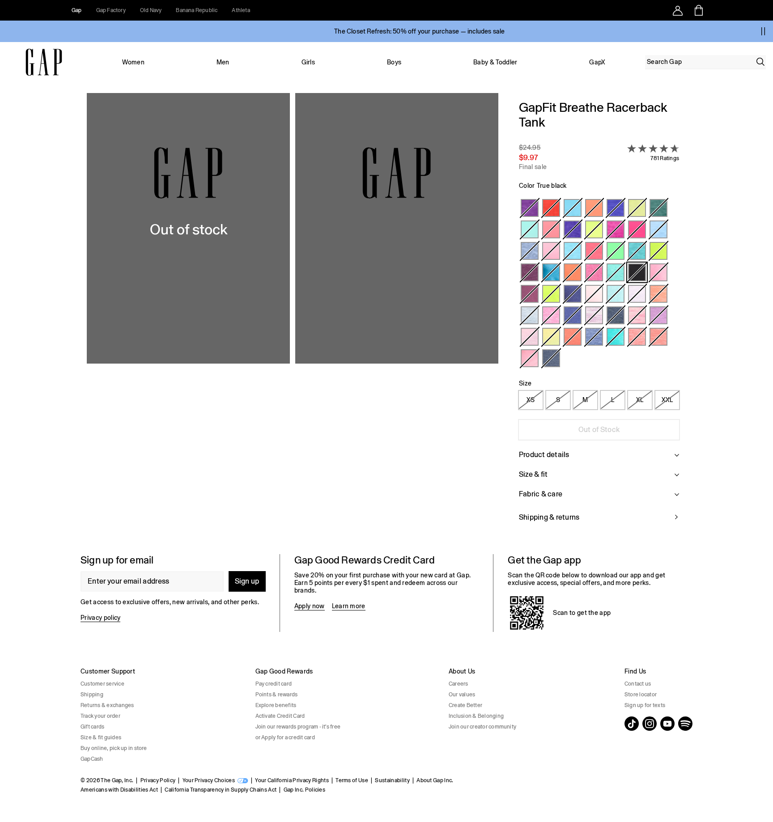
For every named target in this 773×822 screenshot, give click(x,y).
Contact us (637, 684)
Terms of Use (352, 780)
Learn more (348, 606)
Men (223, 62)
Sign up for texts (644, 705)
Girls (308, 62)
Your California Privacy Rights (292, 780)
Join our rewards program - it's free (298, 727)
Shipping (92, 694)
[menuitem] (133, 62)
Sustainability (392, 780)
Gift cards (92, 727)
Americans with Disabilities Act (119, 790)
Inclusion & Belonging (476, 716)
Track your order (100, 716)
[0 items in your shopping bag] (698, 10)
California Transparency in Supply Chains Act (220, 790)
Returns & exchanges (107, 705)
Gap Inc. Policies (304, 790)
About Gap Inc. (434, 780)
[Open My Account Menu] (677, 10)
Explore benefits (276, 705)
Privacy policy (100, 617)
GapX (597, 62)
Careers (458, 684)
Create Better (465, 705)
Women (133, 62)
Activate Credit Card (280, 716)
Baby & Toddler (495, 62)
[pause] (763, 31)
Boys (394, 62)
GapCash (92, 759)
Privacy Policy (157, 780)
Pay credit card (273, 684)
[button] (292, 316)
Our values (462, 694)
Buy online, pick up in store (114, 748)
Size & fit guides (101, 737)
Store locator (640, 694)
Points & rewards (276, 694)
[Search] (760, 61)
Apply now (309, 606)
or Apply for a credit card (285, 737)
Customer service (102, 684)
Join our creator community (482, 727)
